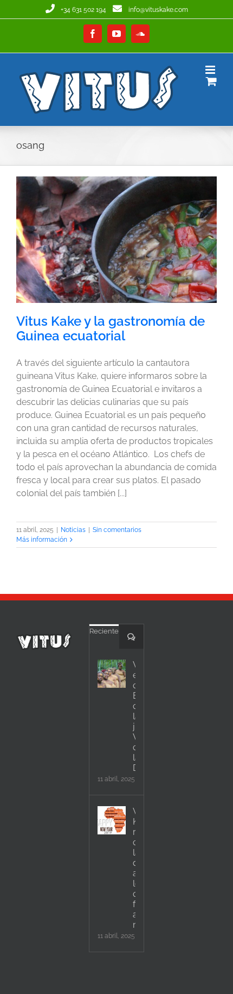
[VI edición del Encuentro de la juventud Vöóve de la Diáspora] (112, 674)
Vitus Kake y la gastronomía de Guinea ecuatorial (110, 328)
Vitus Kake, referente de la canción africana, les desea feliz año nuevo (134, 868)
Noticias (73, 530)
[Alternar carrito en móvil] (211, 81)
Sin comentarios (117, 530)
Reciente (104, 631)
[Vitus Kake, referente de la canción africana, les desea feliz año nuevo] (112, 820)
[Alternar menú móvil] (211, 69)
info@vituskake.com (158, 10)
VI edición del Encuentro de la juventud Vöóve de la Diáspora (134, 716)
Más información (41, 539)
